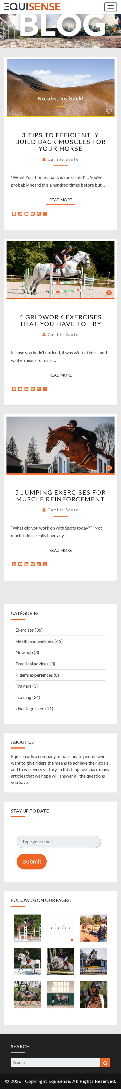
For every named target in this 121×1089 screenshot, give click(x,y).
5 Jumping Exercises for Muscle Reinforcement (60, 495)
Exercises (24, 629)
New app (24, 652)
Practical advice (30, 663)
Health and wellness (34, 641)
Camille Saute (63, 159)
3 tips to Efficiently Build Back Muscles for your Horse (60, 141)
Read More (62, 199)
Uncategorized (29, 708)
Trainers (23, 686)
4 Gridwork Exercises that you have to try (60, 320)
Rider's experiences (34, 675)
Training (23, 697)
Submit (31, 861)
